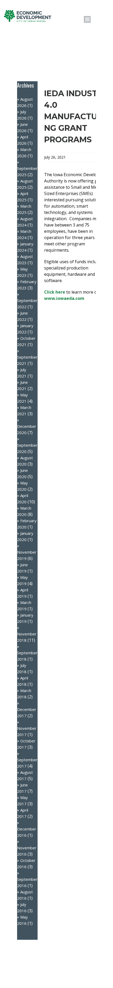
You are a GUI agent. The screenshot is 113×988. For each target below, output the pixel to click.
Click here (54, 292)
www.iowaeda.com (64, 298)
